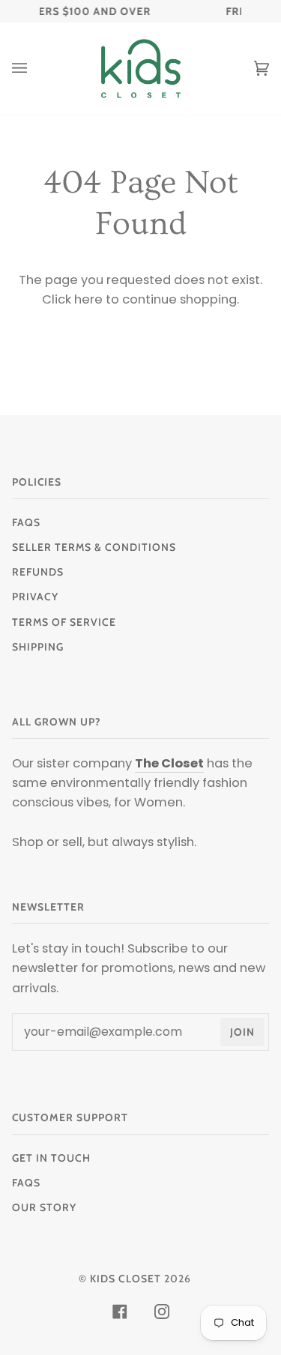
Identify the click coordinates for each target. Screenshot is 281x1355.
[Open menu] (34, 68)
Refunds (38, 572)
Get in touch (51, 1158)
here (88, 299)
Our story (44, 1207)
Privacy (35, 597)
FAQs (26, 522)
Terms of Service (64, 622)
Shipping (38, 647)
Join (242, 1032)
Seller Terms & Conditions (94, 547)
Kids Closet (125, 1279)
